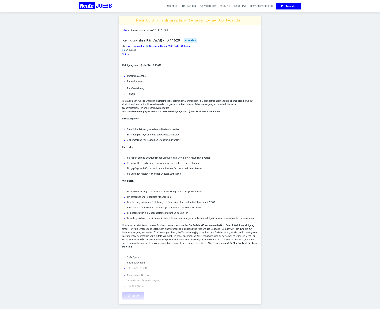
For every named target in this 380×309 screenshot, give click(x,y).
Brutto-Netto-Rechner (262, 6)
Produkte (225, 6)
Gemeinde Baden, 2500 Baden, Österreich (170, 46)
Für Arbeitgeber (208, 6)
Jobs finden (172, 6)
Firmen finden (189, 6)
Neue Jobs (233, 20)
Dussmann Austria (135, 46)
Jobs (124, 30)
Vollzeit (126, 54)
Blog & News (240, 6)
